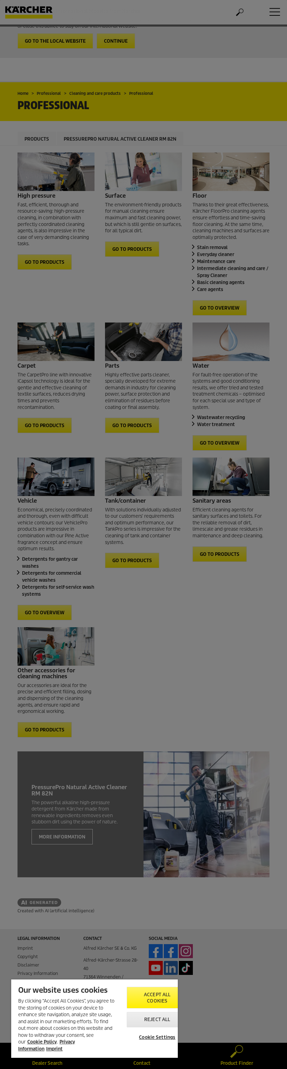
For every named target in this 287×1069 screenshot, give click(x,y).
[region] (94, 1018)
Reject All (157, 1019)
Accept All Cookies (157, 998)
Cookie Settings (157, 1037)
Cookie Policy (42, 1042)
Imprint (54, 1049)
